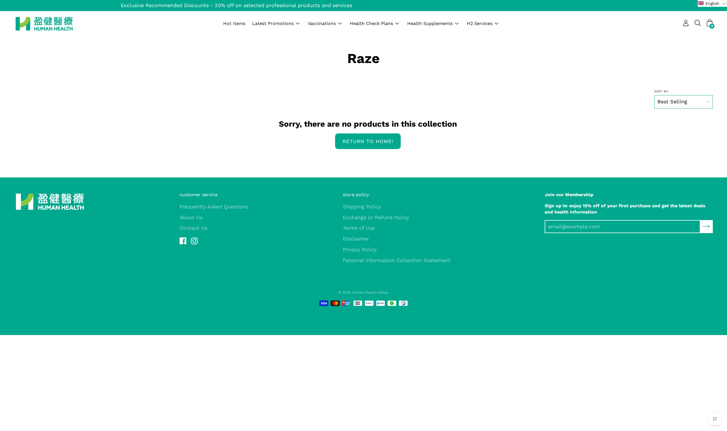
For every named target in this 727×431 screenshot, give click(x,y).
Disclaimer (356, 239)
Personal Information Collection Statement (396, 260)
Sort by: (661, 91)
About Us (190, 217)
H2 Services (479, 23)
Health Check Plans (371, 23)
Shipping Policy (362, 207)
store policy (356, 194)
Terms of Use (359, 228)
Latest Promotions (273, 23)
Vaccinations (322, 23)
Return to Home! (367, 141)
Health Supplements (430, 23)
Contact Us (193, 228)
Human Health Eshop (370, 292)
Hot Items (234, 23)
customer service (198, 194)
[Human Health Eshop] (44, 23)
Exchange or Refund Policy (376, 217)
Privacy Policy (360, 249)
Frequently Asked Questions (213, 207)
